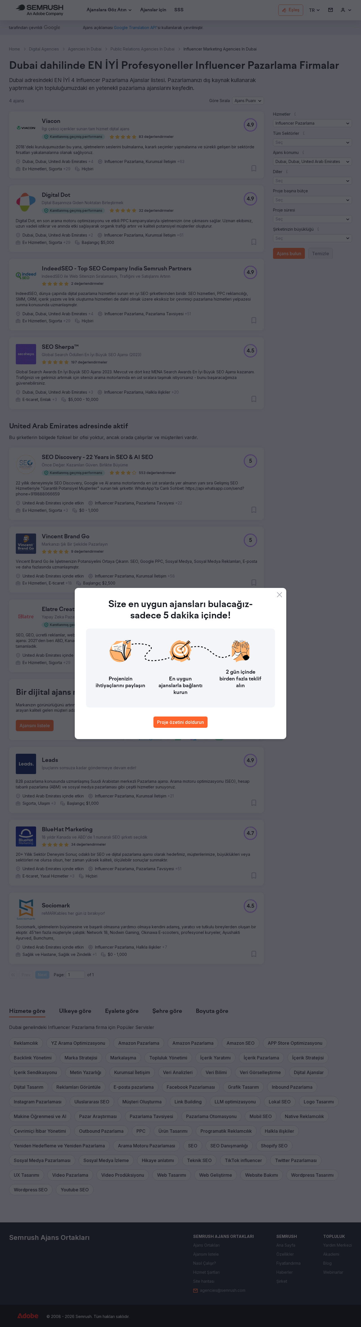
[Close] (279, 594)
